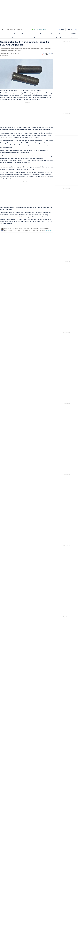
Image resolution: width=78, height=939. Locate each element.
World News (40, 33)
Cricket (15, 33)
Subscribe (69, 29)
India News (22, 33)
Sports (13, 37)
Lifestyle (47, 33)
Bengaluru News (36, 37)
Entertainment (30, 33)
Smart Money (6, 37)
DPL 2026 (73, 33)
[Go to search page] (5, 29)
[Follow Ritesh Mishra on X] (10, 55)
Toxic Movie (54, 33)
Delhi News (27, 37)
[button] (3, 29)
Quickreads (62, 37)
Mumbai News (46, 37)
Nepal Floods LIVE (63, 33)
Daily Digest (71, 37)
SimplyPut (19, 37)
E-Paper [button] (62, 29)
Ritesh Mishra (5, 55)
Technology (54, 37)
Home (3, 33)
